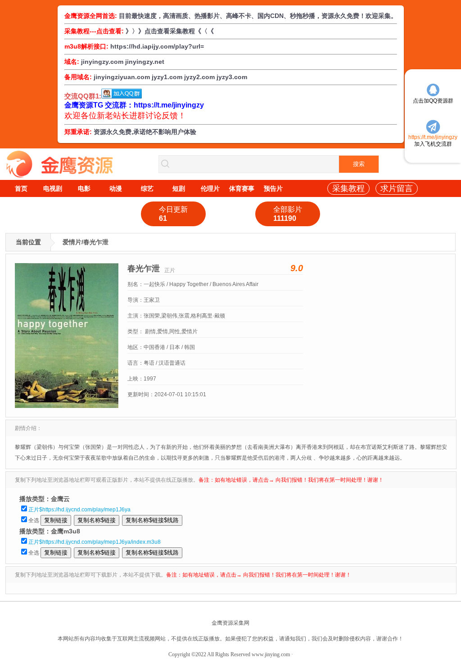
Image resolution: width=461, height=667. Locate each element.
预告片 (273, 188)
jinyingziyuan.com (122, 77)
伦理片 (210, 188)
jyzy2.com (199, 77)
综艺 (147, 188)
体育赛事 (241, 188)
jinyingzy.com (102, 61)
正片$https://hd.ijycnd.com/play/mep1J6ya (79, 509)
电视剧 (52, 188)
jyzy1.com (167, 77)
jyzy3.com (232, 77)
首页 (21, 188)
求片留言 (396, 188)
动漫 (115, 188)
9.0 (296, 268)
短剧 (178, 188)
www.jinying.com (271, 654)
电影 (84, 188)
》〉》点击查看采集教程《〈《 (170, 31)
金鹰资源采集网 (230, 623)
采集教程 (348, 188)
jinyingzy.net (144, 61)
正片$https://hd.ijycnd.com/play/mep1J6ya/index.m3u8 (94, 542)
